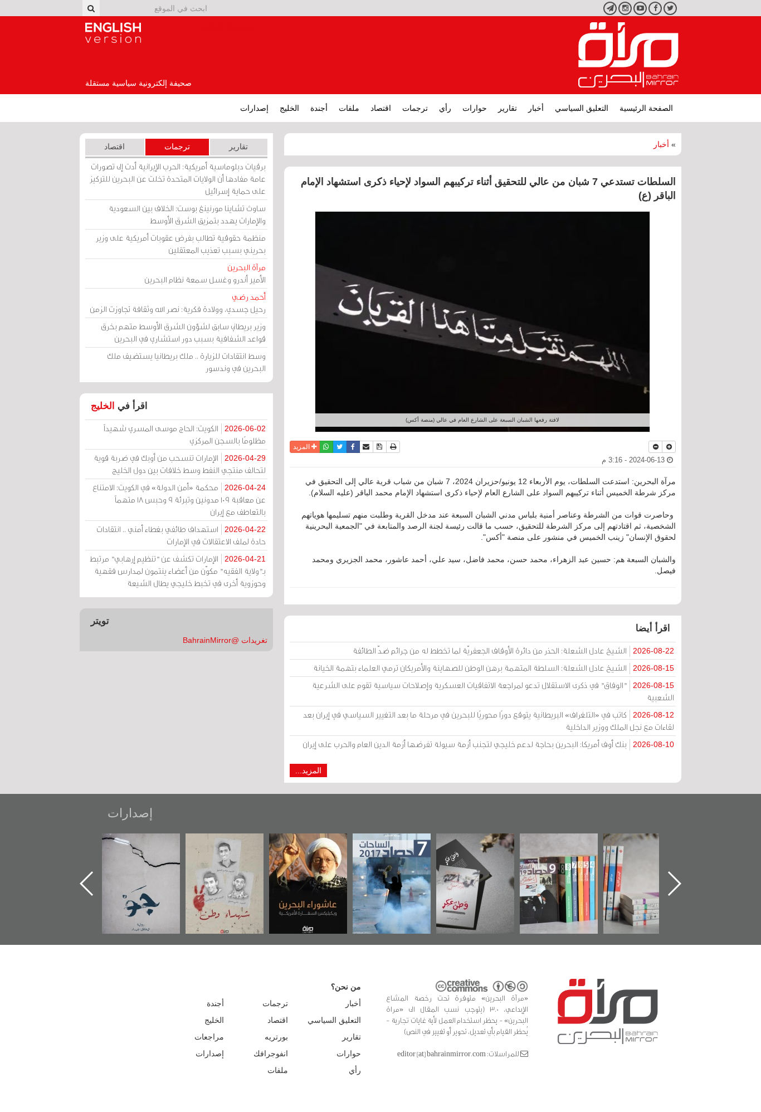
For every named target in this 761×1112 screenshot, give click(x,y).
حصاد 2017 (483, 845)
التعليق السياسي (581, 108)
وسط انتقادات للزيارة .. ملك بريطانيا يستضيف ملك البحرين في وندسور (186, 362)
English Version (113, 33)
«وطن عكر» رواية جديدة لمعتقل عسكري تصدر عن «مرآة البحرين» (567, 865)
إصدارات (254, 108)
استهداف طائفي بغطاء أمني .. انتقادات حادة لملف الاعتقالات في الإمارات (181, 535)
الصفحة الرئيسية (646, 108)
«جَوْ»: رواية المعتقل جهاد (232, 852)
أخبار (536, 108)
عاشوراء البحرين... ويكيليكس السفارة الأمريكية (399, 859)
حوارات (474, 108)
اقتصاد (380, 108)
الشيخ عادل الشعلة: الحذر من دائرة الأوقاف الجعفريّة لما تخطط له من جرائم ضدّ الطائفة (513, 650)
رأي (445, 108)
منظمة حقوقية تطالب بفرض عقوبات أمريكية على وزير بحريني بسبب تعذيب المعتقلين (181, 244)
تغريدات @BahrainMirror (225, 640)
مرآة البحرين (628, 55)
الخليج (289, 108)
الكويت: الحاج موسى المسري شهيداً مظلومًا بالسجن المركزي (185, 434)
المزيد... (308, 770)
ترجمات (415, 108)
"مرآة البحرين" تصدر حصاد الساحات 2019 (650, 859)
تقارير (507, 108)
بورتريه (276, 1036)
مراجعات (209, 1036)
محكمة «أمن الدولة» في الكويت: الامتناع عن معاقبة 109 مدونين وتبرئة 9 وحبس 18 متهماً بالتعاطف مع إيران (179, 499)
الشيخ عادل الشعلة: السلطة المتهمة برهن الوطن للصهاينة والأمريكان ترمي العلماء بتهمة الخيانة (493, 668)
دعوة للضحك (149, 845)
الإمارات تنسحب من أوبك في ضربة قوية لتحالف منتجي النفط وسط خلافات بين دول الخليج (180, 464)
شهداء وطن (316, 845)
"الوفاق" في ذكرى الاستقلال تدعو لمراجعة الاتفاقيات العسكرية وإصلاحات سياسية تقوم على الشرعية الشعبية (493, 691)
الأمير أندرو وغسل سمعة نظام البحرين (205, 273)
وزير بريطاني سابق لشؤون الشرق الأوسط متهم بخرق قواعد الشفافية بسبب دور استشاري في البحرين (183, 332)
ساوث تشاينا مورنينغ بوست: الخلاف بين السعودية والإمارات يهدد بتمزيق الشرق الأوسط (187, 214)
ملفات (349, 108)
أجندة (319, 108)
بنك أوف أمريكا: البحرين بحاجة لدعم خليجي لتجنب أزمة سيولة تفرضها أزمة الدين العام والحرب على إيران (488, 744)
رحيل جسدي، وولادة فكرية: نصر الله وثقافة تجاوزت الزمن (178, 303)
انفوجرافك (270, 1053)
